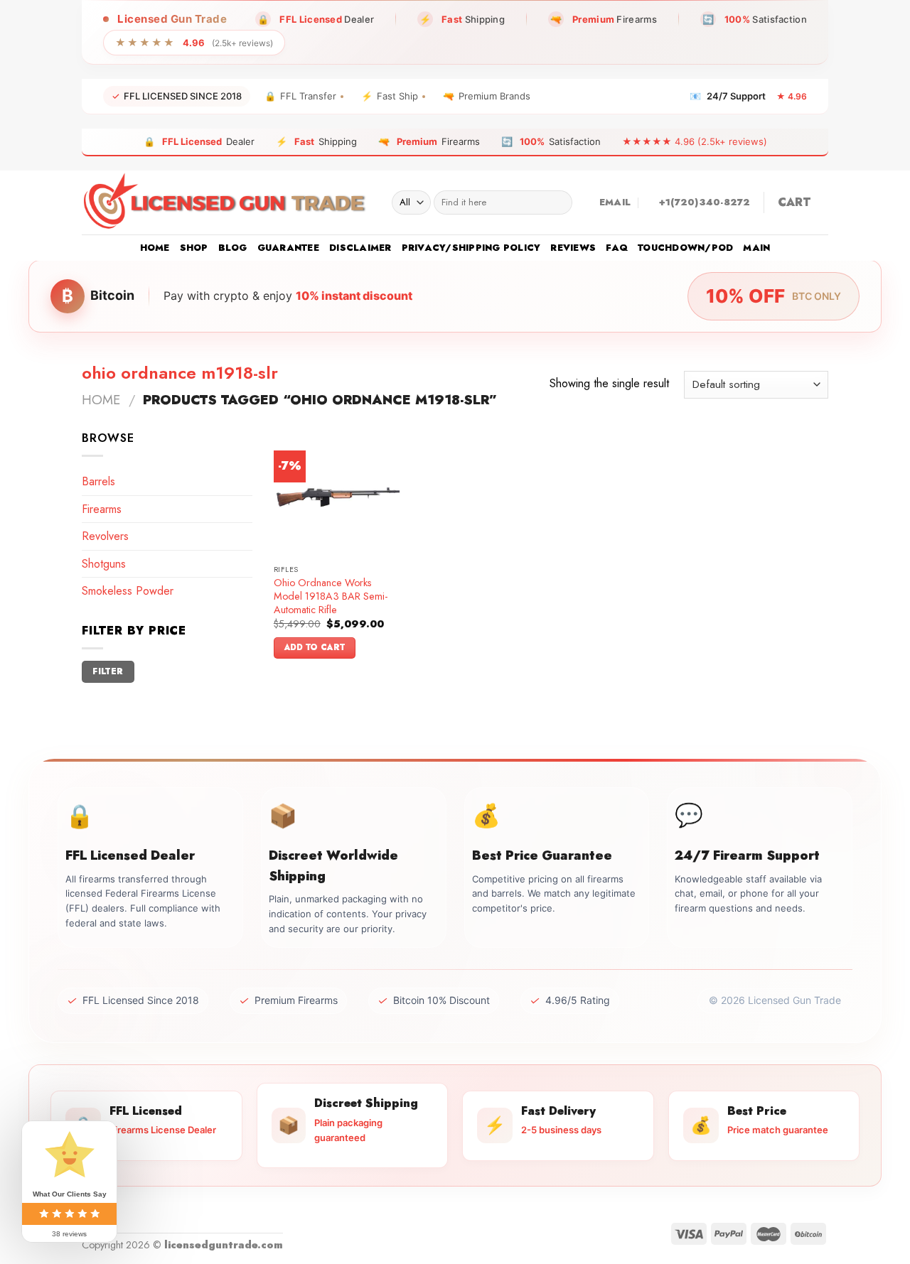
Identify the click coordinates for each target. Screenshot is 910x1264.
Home (155, 247)
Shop (194, 247)
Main (756, 247)
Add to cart (315, 647)
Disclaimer (360, 247)
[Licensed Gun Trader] (226, 202)
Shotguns (104, 564)
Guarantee (288, 247)
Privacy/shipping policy (471, 247)
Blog (232, 247)
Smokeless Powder (127, 591)
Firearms (102, 509)
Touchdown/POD (685, 247)
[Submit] (558, 202)
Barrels (98, 481)
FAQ (617, 247)
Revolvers (105, 536)
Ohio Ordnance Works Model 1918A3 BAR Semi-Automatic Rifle (330, 596)
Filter (107, 671)
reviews (573, 247)
